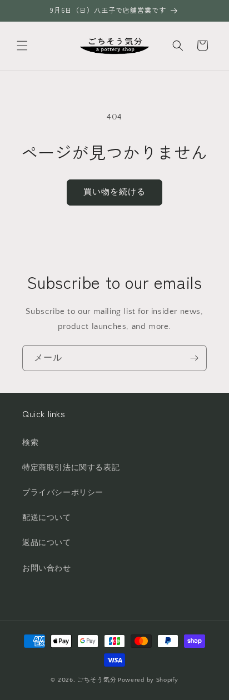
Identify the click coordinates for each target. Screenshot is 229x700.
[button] (22, 45)
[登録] (194, 358)
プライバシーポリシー (62, 492)
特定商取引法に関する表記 (71, 467)
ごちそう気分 (96, 680)
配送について (46, 517)
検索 (30, 442)
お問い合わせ (46, 568)
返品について (46, 542)
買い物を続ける (114, 192)
